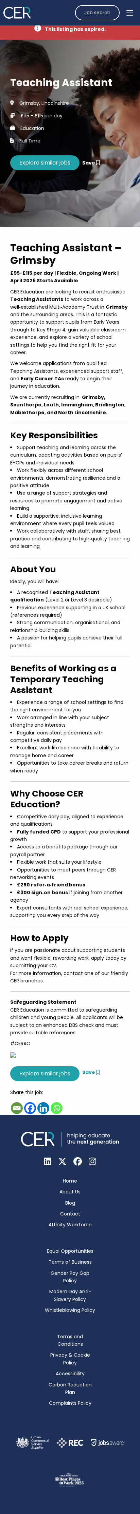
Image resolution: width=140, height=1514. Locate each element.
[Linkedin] (43, 1108)
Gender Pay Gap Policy (70, 1277)
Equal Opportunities (70, 1251)
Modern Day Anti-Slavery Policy (70, 1295)
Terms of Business (70, 1262)
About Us (70, 1191)
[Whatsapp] (57, 1108)
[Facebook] (30, 1108)
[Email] (17, 1108)
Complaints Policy (70, 1403)
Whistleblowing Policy (70, 1310)
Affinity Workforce (70, 1224)
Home (70, 1180)
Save (89, 162)
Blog (70, 1203)
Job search (97, 12)
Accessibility (70, 1373)
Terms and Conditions (70, 1340)
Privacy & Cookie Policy (70, 1359)
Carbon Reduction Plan (70, 1388)
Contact (70, 1213)
